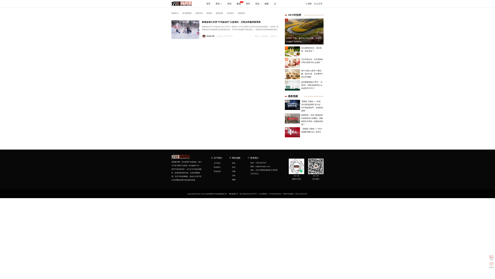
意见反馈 (217, 171)
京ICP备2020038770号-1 (249, 194)
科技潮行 (230, 13)
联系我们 (217, 167)
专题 (233, 171)
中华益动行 (265, 36)
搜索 (310, 3)
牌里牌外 (241, 13)
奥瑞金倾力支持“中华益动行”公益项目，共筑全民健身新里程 (231, 22)
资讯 (218, 3)
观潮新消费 (210, 36)
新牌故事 (219, 13)
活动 (257, 3)
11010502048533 (275, 194)
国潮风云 (175, 13)
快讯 (229, 3)
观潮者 (209, 13)
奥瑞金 (257, 36)
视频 (267, 3)
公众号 (319, 3)
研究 (248, 3)
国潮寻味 (199, 13)
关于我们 (217, 163)
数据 (239, 3)
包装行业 (273, 36)
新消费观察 (187, 13)
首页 (208, 3)
